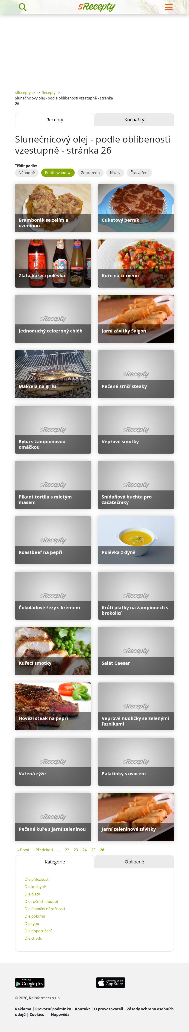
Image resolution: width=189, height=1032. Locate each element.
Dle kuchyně (35, 886)
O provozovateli (108, 1009)
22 (67, 849)
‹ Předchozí (43, 849)
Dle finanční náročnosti (45, 908)
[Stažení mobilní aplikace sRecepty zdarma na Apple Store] (110, 982)
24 (85, 849)
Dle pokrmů (35, 916)
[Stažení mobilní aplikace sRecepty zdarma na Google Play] (30, 982)
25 (93, 849)
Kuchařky (134, 120)
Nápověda (60, 1014)
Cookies (37, 1014)
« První (23, 849)
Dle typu (32, 923)
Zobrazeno (90, 172)
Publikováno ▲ (58, 172)
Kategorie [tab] (55, 862)
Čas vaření (139, 172)
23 (76, 849)
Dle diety (32, 894)
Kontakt (82, 1009)
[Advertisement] (94, 49)
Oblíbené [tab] (134, 862)
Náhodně (27, 172)
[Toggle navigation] (168, 7)
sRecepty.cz (25, 92)
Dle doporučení (38, 930)
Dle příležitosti (37, 879)
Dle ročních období (41, 901)
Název (115, 172)
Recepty (49, 92)
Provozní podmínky (53, 1009)
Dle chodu (33, 938)
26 (102, 849)
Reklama (23, 1009)
